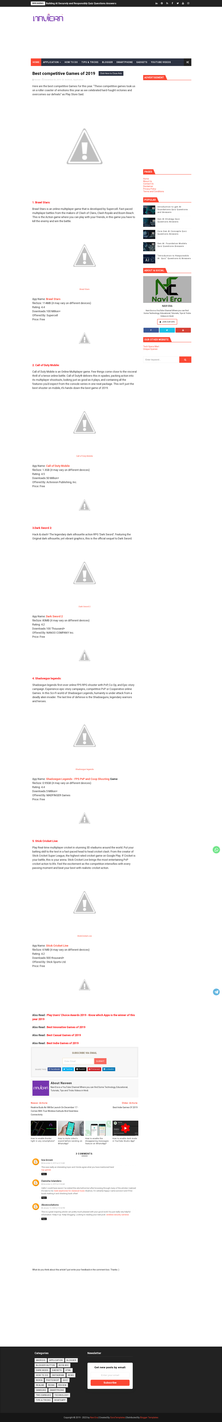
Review (62, 1385)
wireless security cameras (117, 1215)
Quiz (65, 1380)
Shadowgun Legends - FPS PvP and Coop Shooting (78, 779)
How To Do (42, 1375)
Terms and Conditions (153, 191)
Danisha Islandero (51, 1181)
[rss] (167, 3)
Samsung (41, 1390)
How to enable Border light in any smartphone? (43, 1139)
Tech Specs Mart (151, 346)
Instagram (58, 1375)
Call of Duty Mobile (84, 456)
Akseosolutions (50, 1204)
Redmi (51, 1385)
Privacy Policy (149, 189)
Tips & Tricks (89, 62)
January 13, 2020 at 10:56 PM (54, 1208)
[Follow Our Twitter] (167, 330)
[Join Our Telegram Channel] (216, 992)
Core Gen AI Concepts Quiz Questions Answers (73, 3)
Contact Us (148, 184)
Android (41, 1360)
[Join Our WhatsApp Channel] (216, 849)
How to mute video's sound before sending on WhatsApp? (70, 1141)
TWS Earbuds (43, 1395)
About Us (147, 181)
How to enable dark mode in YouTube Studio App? (125, 1139)
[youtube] (183, 3)
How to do (71, 62)
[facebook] (172, 3)
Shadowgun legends (85, 769)
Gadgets (141, 62)
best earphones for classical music (69, 1191)
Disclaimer (148, 186)
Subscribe (110, 1382)
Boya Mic (64, 1365)
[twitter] (177, 3)
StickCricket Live (84, 936)
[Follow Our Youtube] (183, 330)
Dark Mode (42, 1370)
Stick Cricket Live (57, 945)
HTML (68, 1370)
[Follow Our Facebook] (151, 330)
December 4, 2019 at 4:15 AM (54, 1163)
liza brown (47, 1160)
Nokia (39, 1380)
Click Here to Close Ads (111, 73)
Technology (62, 1395)
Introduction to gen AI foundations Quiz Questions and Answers (173, 209)
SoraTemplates (117, 1417)
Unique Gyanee (150, 349)
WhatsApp (60, 1400)
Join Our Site (168, 322)
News (71, 1375)
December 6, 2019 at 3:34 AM (54, 1184)
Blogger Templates (149, 1417)
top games (46, 1170)
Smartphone (124, 62)
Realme (40, 1385)
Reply (44, 1174)
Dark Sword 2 (84, 606)
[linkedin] (156, 3)
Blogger (107, 62)
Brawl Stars (84, 289)
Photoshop (52, 1380)
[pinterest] (162, 3)
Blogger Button (45, 1365)
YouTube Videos (161, 62)
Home (36, 62)
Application (51, 62)
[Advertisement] (136, 33)
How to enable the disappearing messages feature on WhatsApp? (97, 1141)
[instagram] (188, 3)
